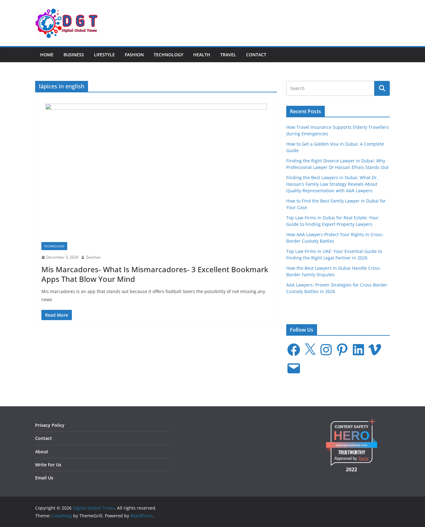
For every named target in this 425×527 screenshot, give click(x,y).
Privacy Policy (49, 425)
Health (201, 55)
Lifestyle (104, 55)
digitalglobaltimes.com (351, 445)
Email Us (44, 478)
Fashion (134, 55)
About (41, 452)
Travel (228, 55)
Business (73, 55)
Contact (256, 55)
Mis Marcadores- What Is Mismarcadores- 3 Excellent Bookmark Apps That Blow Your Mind (154, 274)
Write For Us (48, 465)
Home (47, 55)
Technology (168, 55)
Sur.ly (363, 458)
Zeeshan (93, 257)
